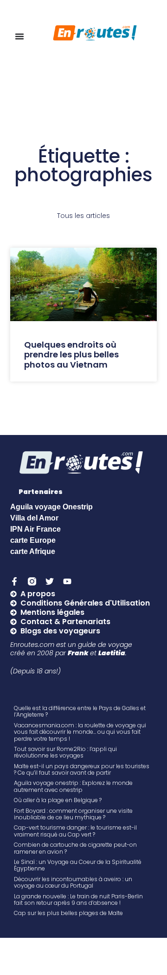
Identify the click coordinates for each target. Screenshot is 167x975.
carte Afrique (32, 551)
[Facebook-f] (14, 581)
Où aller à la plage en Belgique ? (58, 800)
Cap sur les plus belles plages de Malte (68, 913)
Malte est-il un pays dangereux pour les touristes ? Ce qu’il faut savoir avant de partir (81, 769)
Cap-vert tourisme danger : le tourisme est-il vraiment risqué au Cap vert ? (75, 830)
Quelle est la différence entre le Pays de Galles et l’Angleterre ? (80, 711)
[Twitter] (49, 581)
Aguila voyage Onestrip (51, 507)
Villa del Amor (34, 518)
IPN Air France (35, 529)
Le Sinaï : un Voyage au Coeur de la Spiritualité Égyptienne (77, 865)
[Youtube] (67, 581)
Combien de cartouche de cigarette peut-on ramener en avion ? (75, 848)
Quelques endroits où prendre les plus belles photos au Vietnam (71, 354)
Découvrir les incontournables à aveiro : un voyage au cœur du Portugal (73, 882)
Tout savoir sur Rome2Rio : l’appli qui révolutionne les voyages (65, 752)
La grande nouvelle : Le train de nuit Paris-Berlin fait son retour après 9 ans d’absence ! (78, 899)
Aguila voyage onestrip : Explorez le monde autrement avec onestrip (73, 786)
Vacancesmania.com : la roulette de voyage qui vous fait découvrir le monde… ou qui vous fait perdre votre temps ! (80, 732)
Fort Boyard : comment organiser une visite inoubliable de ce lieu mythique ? (73, 814)
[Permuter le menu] (19, 36)
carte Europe (33, 540)
